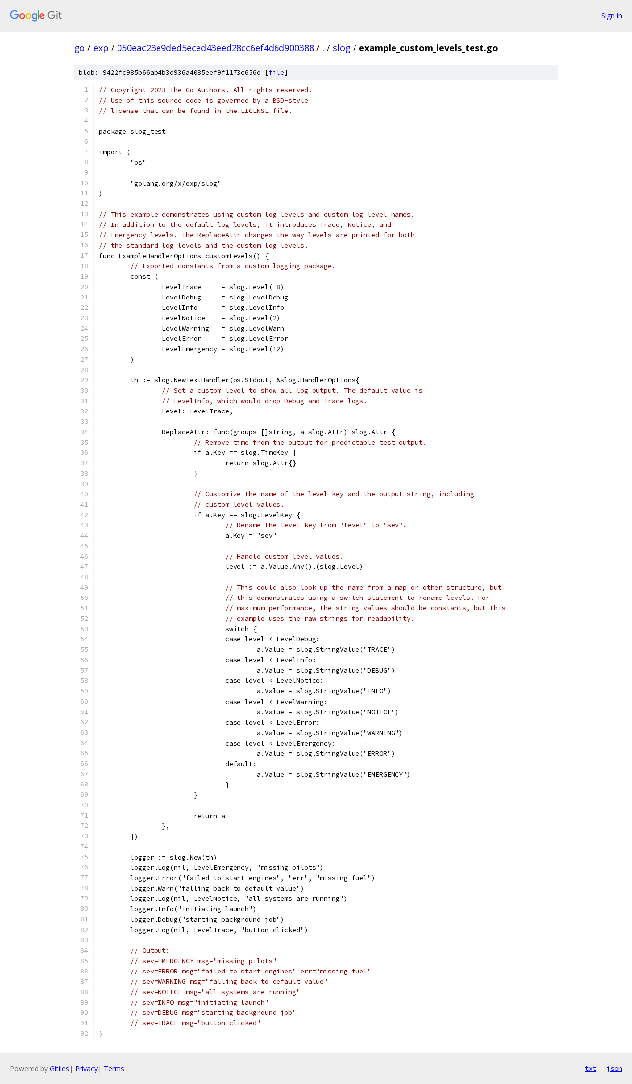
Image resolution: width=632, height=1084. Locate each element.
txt (590, 1068)
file (276, 72)
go (79, 48)
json (614, 1068)
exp (101, 48)
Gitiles (59, 1068)
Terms (114, 1068)
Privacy (86, 1068)
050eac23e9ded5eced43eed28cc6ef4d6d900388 (215, 48)
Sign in (611, 15)
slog (342, 48)
